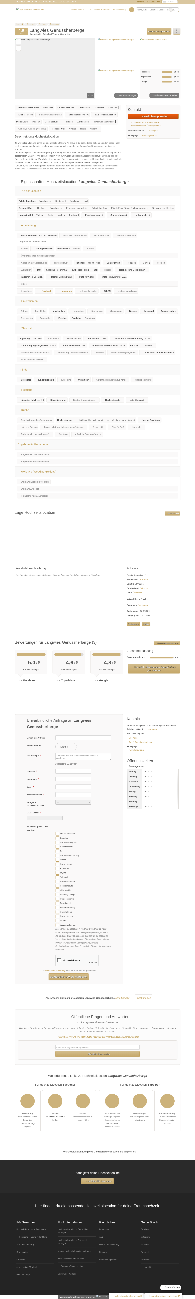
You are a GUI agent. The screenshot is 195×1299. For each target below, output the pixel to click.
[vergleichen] (18, 48)
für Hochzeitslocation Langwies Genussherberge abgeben (27, 1120)
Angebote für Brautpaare (33, 444)
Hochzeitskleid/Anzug (69, 855)
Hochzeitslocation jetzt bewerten (154, 669)
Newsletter (145, 1259)
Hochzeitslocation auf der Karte (144, 122)
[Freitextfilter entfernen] (171, 10)
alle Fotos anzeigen (127, 95)
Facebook (46, 291)
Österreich (137, 592)
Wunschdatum (34, 745)
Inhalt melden (144, 997)
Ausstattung (28, 225)
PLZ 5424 (143, 579)
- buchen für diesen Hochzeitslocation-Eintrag (167, 1118)
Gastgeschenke (67, 899)
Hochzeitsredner (67, 881)
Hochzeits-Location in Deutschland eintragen (73, 1231)
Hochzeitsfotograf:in (69, 842)
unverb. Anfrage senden (159, 31)
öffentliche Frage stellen (99, 1054)
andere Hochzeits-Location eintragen (74, 1251)
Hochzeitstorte (66, 864)
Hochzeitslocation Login (145, 2)
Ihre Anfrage (33, 755)
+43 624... (140, 130)
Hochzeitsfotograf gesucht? (32, 2)
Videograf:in (65, 890)
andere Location (67, 834)
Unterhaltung (66, 912)
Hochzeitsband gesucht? (62, 2)
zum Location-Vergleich (27, 1267)
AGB (101, 1237)
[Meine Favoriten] (131, 10)
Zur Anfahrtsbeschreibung (140, 742)
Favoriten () (128, 1296)
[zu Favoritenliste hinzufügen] (18, 41)
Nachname (32, 779)
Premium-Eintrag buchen (72, 1266)
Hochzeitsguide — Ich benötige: (37, 828)
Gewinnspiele (22, 1252)
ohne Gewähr (122, 997)
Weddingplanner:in (68, 925)
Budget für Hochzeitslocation (36, 804)
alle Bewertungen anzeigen (165, 95)
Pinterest (145, 1252)
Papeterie (64, 868)
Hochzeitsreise (66, 916)
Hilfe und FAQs (23, 1275)
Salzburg (144, 588)
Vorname (31, 771)
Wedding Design (67, 894)
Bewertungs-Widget (67, 1274)
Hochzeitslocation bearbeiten (71, 1258)
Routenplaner (173, 513)
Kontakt (146, 624)
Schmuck (64, 877)
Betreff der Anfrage (36, 738)
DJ (61, 851)
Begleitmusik (66, 903)
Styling (63, 873)
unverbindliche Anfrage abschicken (68, 976)
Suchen (176, 9)
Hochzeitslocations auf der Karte (31, 1229)
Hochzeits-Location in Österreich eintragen (72, 1242)
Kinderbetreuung (67, 907)
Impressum (104, 1229)
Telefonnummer (35, 795)
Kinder (24, 369)
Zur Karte (133, 738)
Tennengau (143, 605)
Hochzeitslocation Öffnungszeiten (145, 125)
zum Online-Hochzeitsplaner (98, 1181)
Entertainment (29, 301)
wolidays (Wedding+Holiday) (38, 471)
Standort (26, 328)
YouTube (145, 1244)
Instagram (67, 291)
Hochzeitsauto (66, 886)
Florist (63, 860)
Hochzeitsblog (119, 9)
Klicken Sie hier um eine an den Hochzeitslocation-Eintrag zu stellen (98, 1037)
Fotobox (64, 920)
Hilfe (158, 2)
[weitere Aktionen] (176, 31)
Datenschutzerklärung (55, 970)
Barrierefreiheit (172, 1287)
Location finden (77, 9)
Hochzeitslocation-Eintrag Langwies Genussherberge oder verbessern (112, 1120)
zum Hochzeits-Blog (25, 1244)
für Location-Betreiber (99, 9)
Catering (64, 838)
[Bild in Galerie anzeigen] (118, 53)
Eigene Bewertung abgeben (168, 643)
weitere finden (55, 1116)
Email (30, 787)
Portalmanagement (107, 1259)
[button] (55, 68)
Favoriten (20, 1259)
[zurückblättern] (22, 68)
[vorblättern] (88, 68)
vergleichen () (164, 1296)
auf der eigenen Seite (139, 1116)
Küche (25, 410)
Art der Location (31, 190)
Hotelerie (26, 389)
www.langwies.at (149, 135)
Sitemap (103, 1252)
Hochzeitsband (67, 847)
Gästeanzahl (33, 813)
